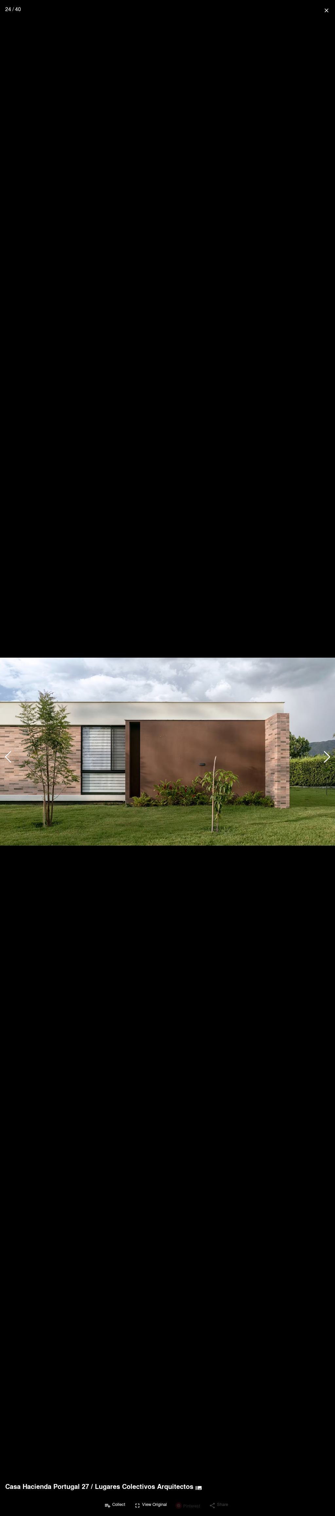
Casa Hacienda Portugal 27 (47, 1486)
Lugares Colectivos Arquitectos (144, 1486)
